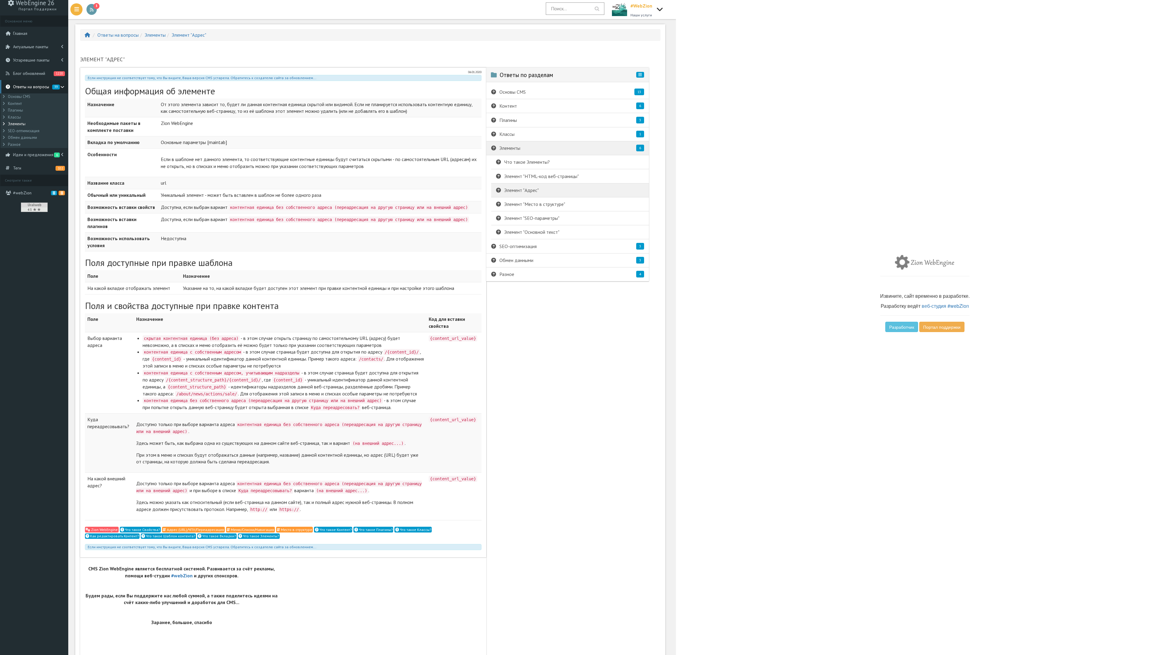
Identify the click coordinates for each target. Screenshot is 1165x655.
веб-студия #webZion (945, 305)
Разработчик (901, 327)
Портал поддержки (942, 327)
